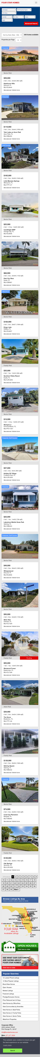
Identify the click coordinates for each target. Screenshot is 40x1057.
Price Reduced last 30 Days (12, 1000)
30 (11, 886)
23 (19, 883)
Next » (16, 889)
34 (27, 886)
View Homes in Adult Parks (11, 1010)
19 (3, 883)
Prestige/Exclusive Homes (11, 997)
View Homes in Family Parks (12, 1013)
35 (31, 886)
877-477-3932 (10, 1035)
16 (27, 880)
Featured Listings (8, 994)
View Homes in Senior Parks (12, 1016)
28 (3, 886)
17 (31, 880)
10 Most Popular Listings (11, 981)
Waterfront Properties (9, 1019)
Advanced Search (31, 23)
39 (11, 889)
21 (11, 883)
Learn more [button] (7, 1045)
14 (19, 880)
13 (15, 880)
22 (15, 883)
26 (31, 883)
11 (7, 880)
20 (7, 883)
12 (11, 880)
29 (7, 886)
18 (34, 880)
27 (34, 883)
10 (3, 880)
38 (7, 889)
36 (34, 886)
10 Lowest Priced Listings (11, 978)
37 (3, 889)
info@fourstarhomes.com (10, 1032)
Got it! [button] (12, 1050)
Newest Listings (8, 990)
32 (19, 886)
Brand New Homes (9, 984)
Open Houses (7, 987)
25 (27, 883)
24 (23, 883)
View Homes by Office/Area (11, 1003)
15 (23, 880)
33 (23, 886)
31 (15, 886)
